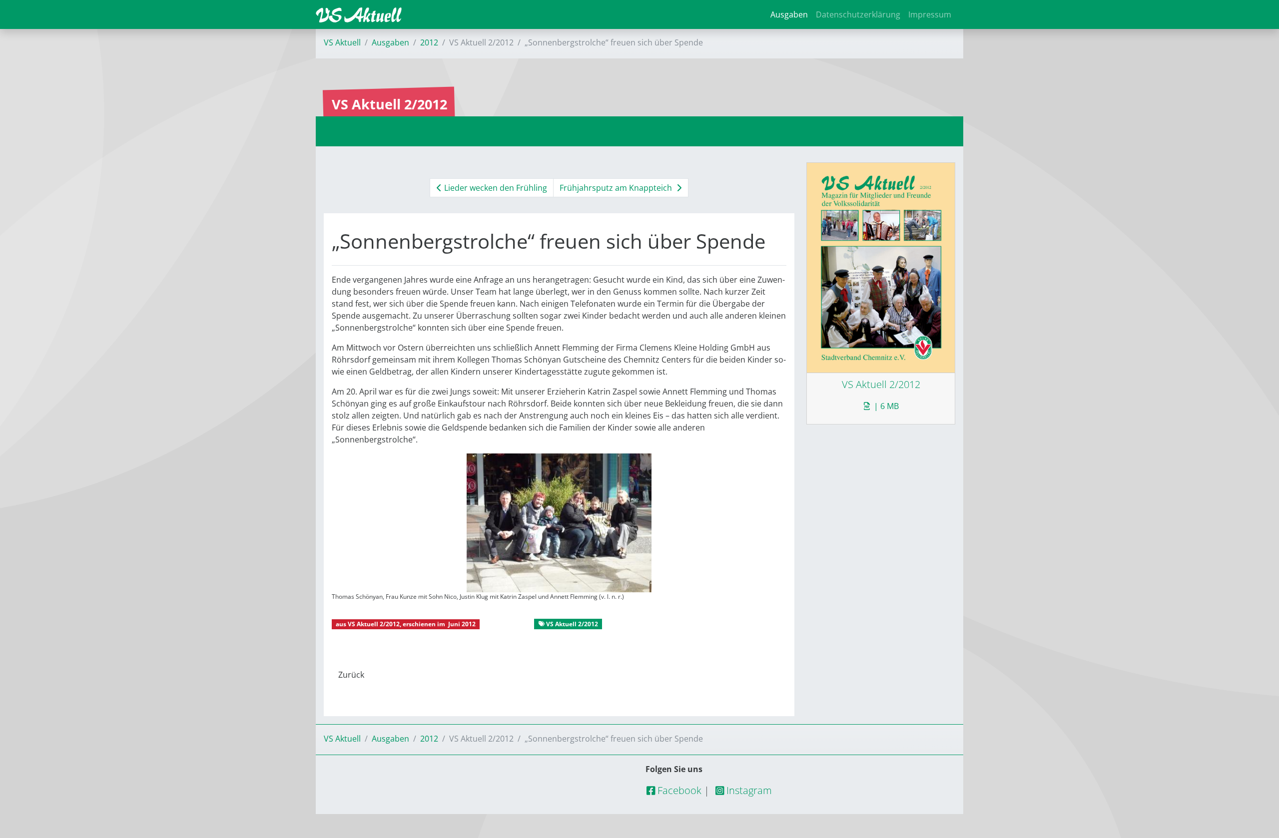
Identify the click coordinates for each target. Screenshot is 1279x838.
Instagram (748, 790)
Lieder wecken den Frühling (494, 187)
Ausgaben (789, 14)
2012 (429, 42)
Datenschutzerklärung (858, 14)
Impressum (929, 14)
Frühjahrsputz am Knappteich (617, 187)
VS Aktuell (342, 42)
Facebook (678, 790)
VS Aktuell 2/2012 (374, 624)
